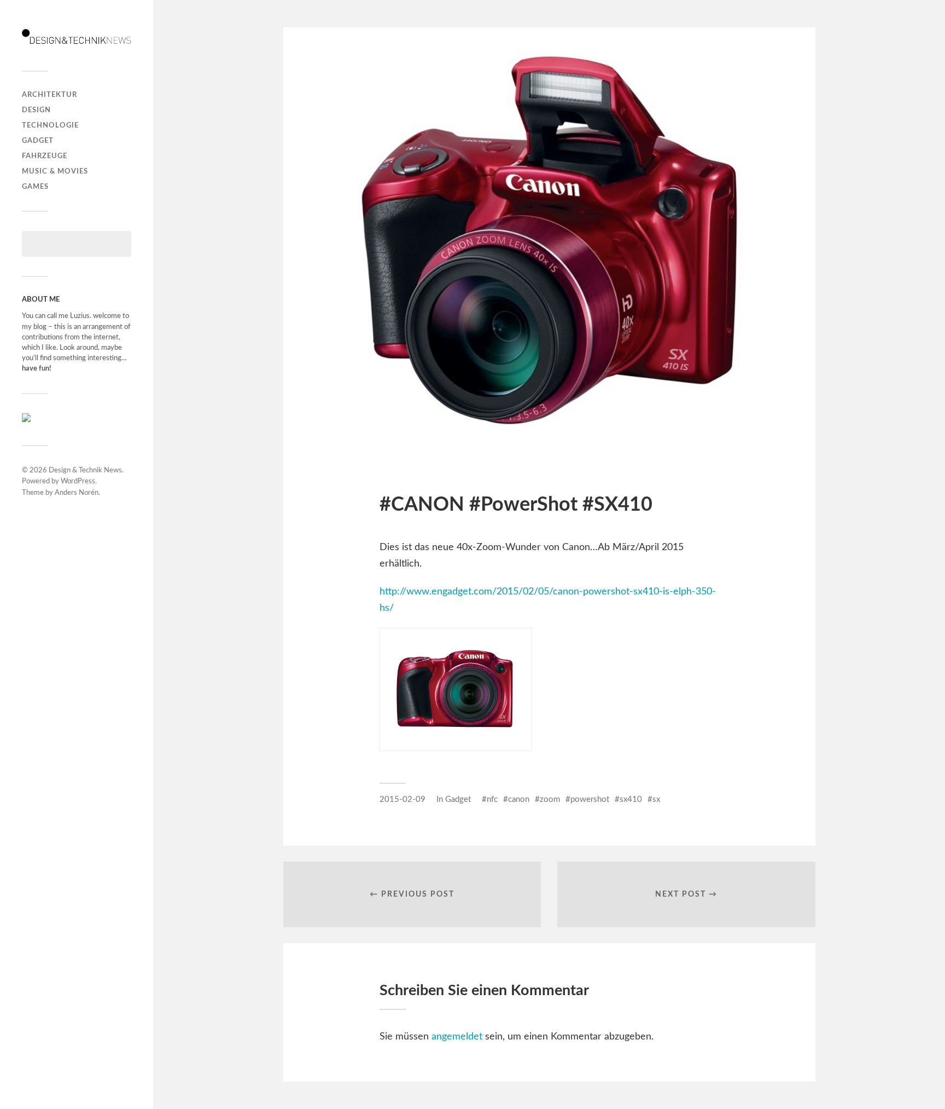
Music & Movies (55, 171)
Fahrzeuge (44, 156)
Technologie (50, 125)
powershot (589, 799)
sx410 (631, 799)
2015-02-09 (402, 799)
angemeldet (456, 1037)
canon (518, 799)
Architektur (49, 94)
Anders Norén (76, 492)
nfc (492, 799)
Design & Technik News (85, 470)
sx (656, 799)
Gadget (38, 140)
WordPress (78, 481)
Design (36, 110)
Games (35, 186)
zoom (550, 799)
